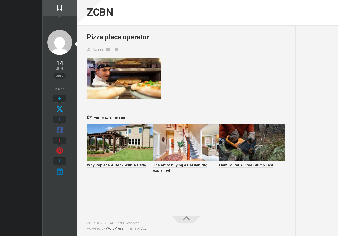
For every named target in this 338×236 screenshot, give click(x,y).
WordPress (115, 228)
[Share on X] (59, 104)
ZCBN (100, 12)
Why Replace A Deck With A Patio (116, 165)
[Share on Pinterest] (59, 146)
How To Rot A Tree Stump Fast (246, 165)
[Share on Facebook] (59, 125)
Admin (98, 49)
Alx (143, 228)
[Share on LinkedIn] (59, 166)
